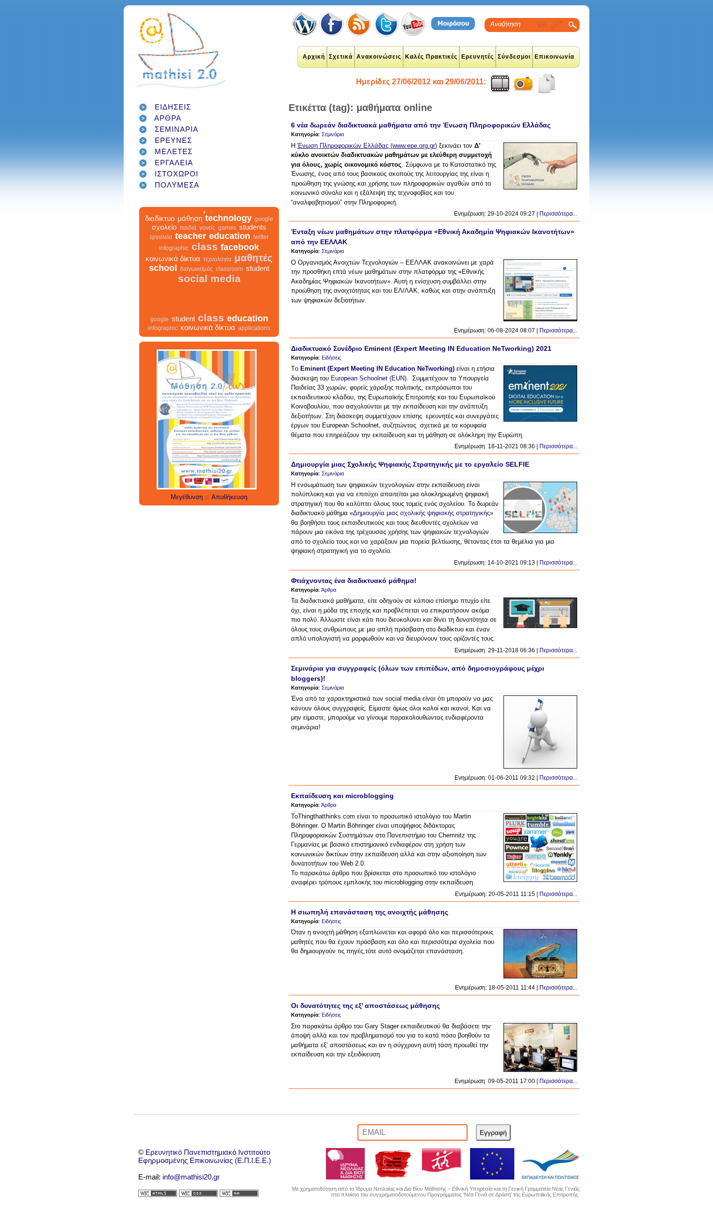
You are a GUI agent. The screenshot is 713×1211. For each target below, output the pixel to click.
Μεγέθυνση (187, 497)
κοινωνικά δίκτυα (173, 275)
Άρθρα (328, 590)
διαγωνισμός (196, 285)
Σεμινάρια (333, 134)
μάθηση (190, 234)
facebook (240, 263)
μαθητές (253, 274)
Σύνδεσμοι (514, 56)
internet (157, 214)
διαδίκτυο (160, 234)
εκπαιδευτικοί (205, 213)
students (252, 243)
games (227, 244)
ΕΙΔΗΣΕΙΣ (173, 107)
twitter (261, 253)
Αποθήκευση (229, 497)
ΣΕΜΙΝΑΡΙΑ (176, 129)
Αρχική (314, 56)
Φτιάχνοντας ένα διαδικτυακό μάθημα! (354, 580)
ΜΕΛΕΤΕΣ (174, 151)
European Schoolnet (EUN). (369, 378)
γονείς (207, 244)
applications (257, 215)
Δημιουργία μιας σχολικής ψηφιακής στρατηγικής (421, 513)
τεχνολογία (217, 276)
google (264, 235)
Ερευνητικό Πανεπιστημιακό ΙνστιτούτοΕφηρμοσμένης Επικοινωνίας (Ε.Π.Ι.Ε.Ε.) (204, 1156)
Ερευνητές (477, 56)
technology (228, 234)
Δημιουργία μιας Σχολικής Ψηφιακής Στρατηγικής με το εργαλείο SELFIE (410, 464)
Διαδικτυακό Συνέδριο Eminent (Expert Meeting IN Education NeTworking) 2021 (421, 348)
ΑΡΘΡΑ (167, 118)
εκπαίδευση (177, 224)
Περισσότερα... (558, 213)
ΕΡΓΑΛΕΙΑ (174, 162)
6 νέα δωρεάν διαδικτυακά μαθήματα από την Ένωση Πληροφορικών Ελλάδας (421, 125)
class (205, 263)
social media (209, 295)
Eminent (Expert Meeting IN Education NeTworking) (377, 368)
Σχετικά (341, 56)
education (229, 252)
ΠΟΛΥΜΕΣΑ (177, 185)
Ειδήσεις (331, 358)
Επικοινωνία (554, 56)
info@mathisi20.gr (191, 1177)
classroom (229, 285)
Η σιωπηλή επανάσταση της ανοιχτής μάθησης (369, 912)
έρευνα (218, 226)
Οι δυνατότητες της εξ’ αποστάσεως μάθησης (365, 1005)
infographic (174, 264)
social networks (249, 226)
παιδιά (187, 244)
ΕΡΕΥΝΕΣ (173, 140)
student (257, 284)
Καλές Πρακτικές (431, 56)
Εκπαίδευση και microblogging (342, 796)
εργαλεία (161, 253)
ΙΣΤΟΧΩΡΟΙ (176, 174)
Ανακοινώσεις (378, 56)
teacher (190, 252)
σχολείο (164, 243)
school (163, 284)
